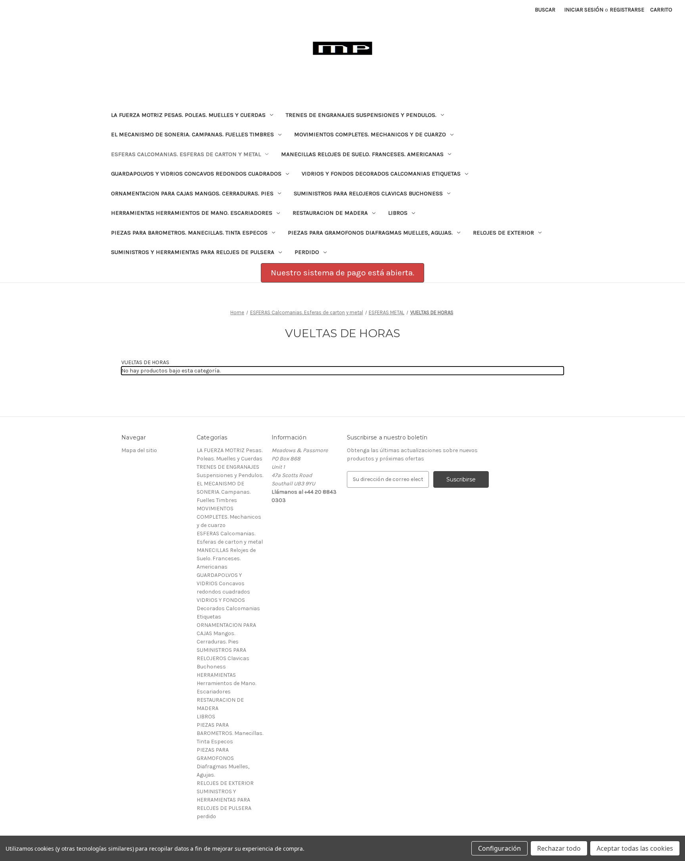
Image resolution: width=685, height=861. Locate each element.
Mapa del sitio (139, 450)
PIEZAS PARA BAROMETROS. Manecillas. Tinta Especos (189, 232)
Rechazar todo (559, 848)
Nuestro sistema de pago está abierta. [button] (342, 272)
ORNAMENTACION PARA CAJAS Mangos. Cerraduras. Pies (192, 193)
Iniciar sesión (583, 9)
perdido (307, 252)
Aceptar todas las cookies (635, 848)
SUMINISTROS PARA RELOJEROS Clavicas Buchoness (368, 193)
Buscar (545, 9)
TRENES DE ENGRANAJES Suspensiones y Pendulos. (361, 114)
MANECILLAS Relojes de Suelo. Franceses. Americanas (362, 154)
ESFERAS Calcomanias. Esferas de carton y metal (186, 154)
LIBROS (398, 212)
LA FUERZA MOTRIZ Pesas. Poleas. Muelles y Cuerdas (188, 114)
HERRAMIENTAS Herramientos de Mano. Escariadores (191, 212)
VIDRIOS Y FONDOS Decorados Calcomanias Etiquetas (381, 173)
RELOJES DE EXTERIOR (503, 232)
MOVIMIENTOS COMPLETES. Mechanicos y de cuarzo (370, 134)
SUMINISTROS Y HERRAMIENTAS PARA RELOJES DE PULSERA (192, 252)
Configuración (499, 848)
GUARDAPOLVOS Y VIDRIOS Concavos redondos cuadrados (196, 173)
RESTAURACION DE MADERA (330, 212)
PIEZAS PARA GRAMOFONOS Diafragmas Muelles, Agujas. (370, 232)
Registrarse (627, 9)
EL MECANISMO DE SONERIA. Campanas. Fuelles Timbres (192, 134)
